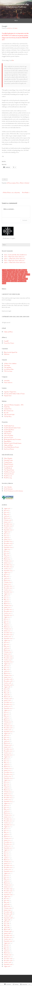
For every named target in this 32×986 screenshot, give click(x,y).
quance (6, 258)
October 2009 (7, 892)
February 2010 (7, 885)
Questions (4, 276)
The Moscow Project (9, 472)
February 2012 (7, 838)
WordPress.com (8, 476)
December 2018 (8, 679)
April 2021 (6, 625)
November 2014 (8, 774)
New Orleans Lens (8, 411)
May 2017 (6, 716)
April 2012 (6, 834)
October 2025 (7, 528)
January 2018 (7, 700)
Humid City (7, 407)
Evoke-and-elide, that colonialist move (17, 255)
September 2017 (8, 708)
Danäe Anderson (8, 382)
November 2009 (8, 891)
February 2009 (7, 908)
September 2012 (8, 825)
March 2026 (7, 518)
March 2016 (7, 743)
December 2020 (8, 633)
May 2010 (6, 879)
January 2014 (7, 794)
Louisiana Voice (7, 409)
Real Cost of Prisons (9, 449)
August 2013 (7, 803)
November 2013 (8, 797)
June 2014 (6, 784)
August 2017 (7, 710)
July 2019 (6, 665)
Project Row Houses (9, 343)
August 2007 (7, 943)
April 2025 (6, 537)
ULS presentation (6, 281)
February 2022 (7, 605)
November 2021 (8, 611)
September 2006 (8, 964)
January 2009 (7, 910)
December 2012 (8, 819)
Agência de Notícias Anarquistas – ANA (13, 405)
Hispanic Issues (7, 395)
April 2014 (6, 788)
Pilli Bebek (6, 354)
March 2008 (7, 929)
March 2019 (7, 673)
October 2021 (7, 613)
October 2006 (7, 962)
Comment (24, 220)
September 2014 (8, 778)
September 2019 (8, 662)
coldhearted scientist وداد (16, 4)
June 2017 (6, 714)
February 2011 (7, 861)
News (17, 183)
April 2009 (6, 904)
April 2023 (6, 578)
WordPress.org (8, 478)
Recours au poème (8, 466)
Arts (17, 270)
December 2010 (8, 865)
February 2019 (7, 675)
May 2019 (6, 669)
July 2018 (6, 689)
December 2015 (8, 749)
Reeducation (15, 276)
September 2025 (8, 530)
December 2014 (8, 772)
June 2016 (6, 737)
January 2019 (7, 677)
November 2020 (8, 634)
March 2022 (7, 603)
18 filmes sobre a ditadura (10, 363)
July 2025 (6, 534)
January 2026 (7, 522)
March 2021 (7, 627)
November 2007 (8, 937)
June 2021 (6, 621)
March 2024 (7, 559)
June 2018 (6, 691)
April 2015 (6, 764)
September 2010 (8, 871)
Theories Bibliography (23, 279)
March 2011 (7, 860)
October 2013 (7, 799)
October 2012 (7, 823)
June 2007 (6, 947)
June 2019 (6, 667)
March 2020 (7, 650)
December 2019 (8, 656)
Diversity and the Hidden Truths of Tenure (14, 394)
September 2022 (8, 592)
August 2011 (7, 850)
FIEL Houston (7, 433)
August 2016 (7, 733)
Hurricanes (21, 272)
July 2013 (6, 805)
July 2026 (6, 510)
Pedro (19, 274)
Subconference (5, 279)
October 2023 (7, 568)
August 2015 (7, 757)
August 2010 (7, 873)
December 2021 (8, 609)
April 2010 (6, 881)
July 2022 (6, 596)
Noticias (12, 274)
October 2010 (7, 869)
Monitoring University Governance (12, 439)
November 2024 (8, 543)
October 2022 (7, 590)
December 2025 (8, 524)
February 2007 (7, 955)
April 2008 (6, 927)
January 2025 (7, 539)
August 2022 (7, 594)
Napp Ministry (7, 441)
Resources (20, 276)
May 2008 (6, 925)
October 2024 (7, 545)
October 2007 (7, 939)
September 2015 (8, 755)
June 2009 (6, 900)
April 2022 (6, 601)
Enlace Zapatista (8, 458)
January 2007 (7, 957)
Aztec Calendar (8, 487)
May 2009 (6, 902)
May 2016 (6, 739)
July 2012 (6, 828)
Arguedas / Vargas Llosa (10, 392)
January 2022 (7, 607)
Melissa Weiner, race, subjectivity (11, 192)
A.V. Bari (4, 270)
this (13, 60)
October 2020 (7, 636)
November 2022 (8, 588)
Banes (19, 270)
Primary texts (27, 274)
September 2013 (8, 801)
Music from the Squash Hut (10, 352)
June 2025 (6, 535)
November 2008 (8, 914)
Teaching (11, 279)
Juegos (26, 272)
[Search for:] (16, 244)
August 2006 (7, 966)
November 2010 (8, 867)
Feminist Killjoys (8, 432)
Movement (4, 274)
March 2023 (7, 580)
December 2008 (8, 912)
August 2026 (7, 508)
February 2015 (7, 768)
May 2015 (6, 763)
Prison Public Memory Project (11, 447)
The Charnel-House (9, 470)
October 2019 (7, 660)
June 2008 (6, 924)
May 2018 (6, 693)
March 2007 (7, 953)
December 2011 (8, 842)
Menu (16, 20)
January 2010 (7, 887)
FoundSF (6, 341)
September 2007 (8, 941)
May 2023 (6, 576)
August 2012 (7, 827)
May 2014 (6, 786)
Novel (16, 274)
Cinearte (10, 272)
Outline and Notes (8, 332)
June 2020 (6, 644)
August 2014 (7, 780)
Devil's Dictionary (8, 489)
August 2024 (7, 549)
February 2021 (7, 629)
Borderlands (5, 272)
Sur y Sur (6, 412)
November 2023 (8, 567)
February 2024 (7, 561)
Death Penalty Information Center (12, 428)
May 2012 (6, 832)
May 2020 (6, 646)
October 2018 (7, 683)
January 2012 (7, 840)
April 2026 (6, 516)
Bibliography (24, 270)
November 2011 (8, 844)
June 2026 (6, 512)
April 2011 (6, 858)
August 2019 (7, 664)
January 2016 (7, 747)
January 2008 (7, 933)
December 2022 (8, 586)
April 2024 (6, 557)
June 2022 (6, 598)
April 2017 (6, 718)
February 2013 (7, 815)
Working (4, 283)
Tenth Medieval (8, 468)
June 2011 (6, 854)
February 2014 (7, 792)
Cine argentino (7, 367)
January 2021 (7, 631)
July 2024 (6, 551)
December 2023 (8, 565)
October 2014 (7, 776)
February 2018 (7, 698)
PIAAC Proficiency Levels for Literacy (13, 491)
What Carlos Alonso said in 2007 (16, 257)
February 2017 (7, 722)
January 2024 (7, 563)
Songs (24, 276)
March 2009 (7, 906)
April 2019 (6, 671)
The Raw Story (7, 416)
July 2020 (6, 642)
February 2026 (7, 520)
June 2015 (6, 761)
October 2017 (7, 706)
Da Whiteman (15, 272)
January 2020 (7, 654)
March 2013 (7, 813)
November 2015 (8, 751)
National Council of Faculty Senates (12, 443)
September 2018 (8, 685)
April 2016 (6, 741)
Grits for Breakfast (8, 435)
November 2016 (8, 728)
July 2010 (6, 875)
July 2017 (6, 712)
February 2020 (7, 652)
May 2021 (6, 623)
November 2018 (8, 681)
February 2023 (7, 582)
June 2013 (6, 807)
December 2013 (8, 795)
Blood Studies (25, 192)
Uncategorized (13, 281)
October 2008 (7, 916)
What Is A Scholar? (24, 183)
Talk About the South (9, 414)
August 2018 (7, 687)
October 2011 (7, 846)
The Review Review (9, 474)
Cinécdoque (7, 365)
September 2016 (8, 731)
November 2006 (8, 960)
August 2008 (7, 920)
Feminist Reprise (8, 462)
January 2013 (7, 817)
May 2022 (6, 600)
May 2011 (6, 856)
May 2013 (6, 809)
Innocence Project (8, 437)
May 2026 (6, 514)
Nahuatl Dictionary (8, 464)
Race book (9, 276)
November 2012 (8, 821)
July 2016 (6, 735)
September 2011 (8, 848)
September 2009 (8, 894)
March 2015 (7, 766)
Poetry (22, 274)
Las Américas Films (9, 369)
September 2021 (8, 615)
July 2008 (6, 922)
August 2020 (7, 640)
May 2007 (6, 949)
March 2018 (7, 697)
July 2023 (6, 574)
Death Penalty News (9, 430)
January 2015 (7, 770)
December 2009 (8, 889)
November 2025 (8, 526)
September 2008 (8, 918)
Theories (15, 279)
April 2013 (6, 811)
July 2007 (6, 945)
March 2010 (7, 883)
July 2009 (6, 898)
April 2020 (6, 648)
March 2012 (7, 836)
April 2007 (6, 951)
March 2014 (7, 790)
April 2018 (6, 695)
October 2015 (7, 753)
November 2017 (8, 704)
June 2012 (6, 830)
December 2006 (8, 958)
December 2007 (8, 935)
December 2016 (8, 726)
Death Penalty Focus (9, 426)
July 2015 (6, 759)
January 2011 (7, 863)
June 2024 (6, 553)
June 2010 (6, 877)
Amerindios (7, 380)
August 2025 (7, 532)
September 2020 (8, 638)
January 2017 (7, 724)
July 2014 (6, 782)
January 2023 (7, 584)
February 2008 (7, 931)
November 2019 (8, 658)
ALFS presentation (11, 183)
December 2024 (8, 541)
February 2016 (7, 745)
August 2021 (7, 617)
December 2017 (8, 702)
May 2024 (6, 555)
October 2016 (7, 730)
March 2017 (7, 720)
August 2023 (7, 572)
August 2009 (7, 896)
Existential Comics (8, 460)
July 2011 (6, 852)
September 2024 (8, 547)
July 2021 (6, 619)
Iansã (16, 28)
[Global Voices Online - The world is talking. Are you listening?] (8, 499)
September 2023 (8, 570)
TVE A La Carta (8, 371)
